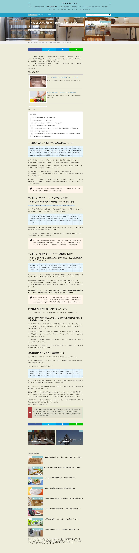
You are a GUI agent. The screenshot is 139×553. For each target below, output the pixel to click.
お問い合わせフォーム (85, 9)
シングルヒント (69, 3)
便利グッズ (97, 6)
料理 (39, 14)
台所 (51, 30)
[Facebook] (35, 49)
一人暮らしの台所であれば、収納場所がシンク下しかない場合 (46, 123)
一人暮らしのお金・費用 (88, 6)
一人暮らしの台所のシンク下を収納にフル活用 (41, 120)
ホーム (30, 6)
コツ (42, 30)
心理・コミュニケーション (54, 9)
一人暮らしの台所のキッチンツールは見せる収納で (42, 125)
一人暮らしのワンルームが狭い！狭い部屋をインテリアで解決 (62, 467)
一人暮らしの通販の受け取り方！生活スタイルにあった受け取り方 (63, 498)
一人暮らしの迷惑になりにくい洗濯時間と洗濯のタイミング (61, 529)
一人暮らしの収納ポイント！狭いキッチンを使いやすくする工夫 (63, 457)
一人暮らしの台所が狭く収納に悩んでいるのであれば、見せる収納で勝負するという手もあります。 (55, 128)
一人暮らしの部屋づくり (64, 6)
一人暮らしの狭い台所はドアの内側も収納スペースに (43, 117)
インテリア (46, 14)
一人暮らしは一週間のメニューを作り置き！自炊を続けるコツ (61, 92)
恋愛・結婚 (63, 9)
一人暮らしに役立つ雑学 (38, 6)
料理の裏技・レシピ (76, 6)
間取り (50, 14)
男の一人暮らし (105, 6)
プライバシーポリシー (73, 9)
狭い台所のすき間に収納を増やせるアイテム (41, 131)
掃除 (54, 14)
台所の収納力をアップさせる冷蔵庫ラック (40, 136)
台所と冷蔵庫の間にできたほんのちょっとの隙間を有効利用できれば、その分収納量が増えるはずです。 (56, 133)
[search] (109, 15)
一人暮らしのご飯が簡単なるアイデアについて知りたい (60, 478)
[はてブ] (62, 49)
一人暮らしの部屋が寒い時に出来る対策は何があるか (59, 488)
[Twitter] (49, 49)
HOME (30, 42)
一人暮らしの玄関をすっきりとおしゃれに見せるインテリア (61, 519)
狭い (53, 30)
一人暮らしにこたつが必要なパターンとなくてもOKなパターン (62, 509)
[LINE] (76, 49)
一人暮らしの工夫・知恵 (51, 6)
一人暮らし (46, 30)
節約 (42, 14)
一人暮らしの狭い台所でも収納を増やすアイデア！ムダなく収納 (58, 42)
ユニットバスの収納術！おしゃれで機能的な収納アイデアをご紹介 (62, 77)
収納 (49, 30)
